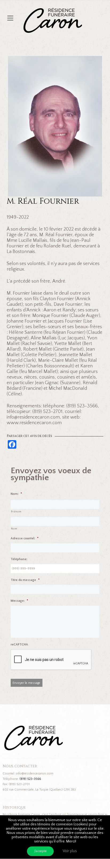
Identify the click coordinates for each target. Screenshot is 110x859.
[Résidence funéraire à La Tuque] (85, 10)
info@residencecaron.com (34, 773)
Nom (14, 528)
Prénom (16, 511)
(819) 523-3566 (30, 779)
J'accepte (40, 851)
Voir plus (70, 851)
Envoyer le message (26, 683)
